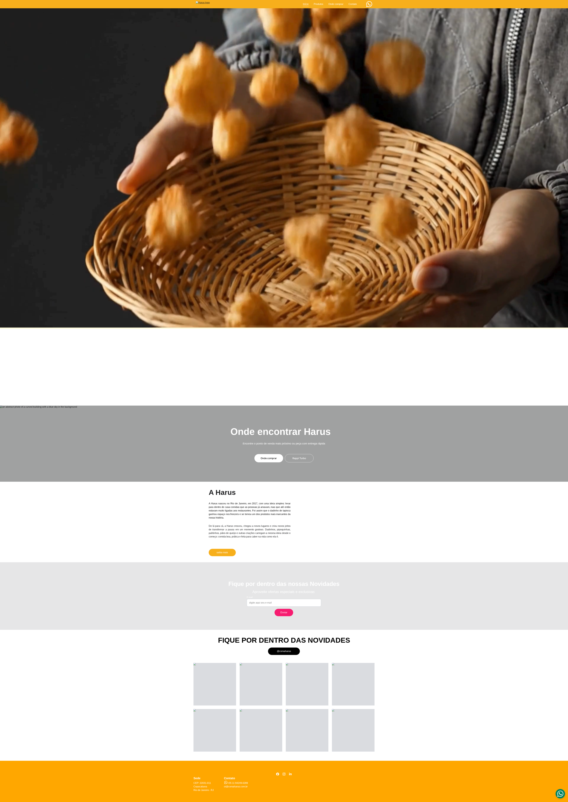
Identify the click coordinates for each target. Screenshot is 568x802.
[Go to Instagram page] (284, 774)
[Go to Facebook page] (277, 774)
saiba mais (222, 552)
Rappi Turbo (299, 458)
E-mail (250, 597)
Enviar (283, 612)
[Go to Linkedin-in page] (290, 774)
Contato (352, 4)
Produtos (318, 4)
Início (306, 4)
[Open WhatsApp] (560, 793)
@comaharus (284, 651)
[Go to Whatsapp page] (369, 4)
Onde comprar (335, 4)
